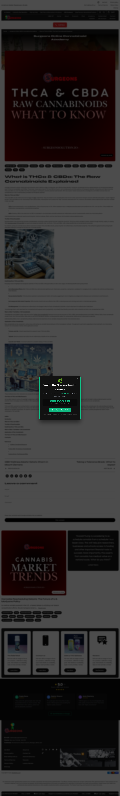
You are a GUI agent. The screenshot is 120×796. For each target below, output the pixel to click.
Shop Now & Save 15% (60, 410)
